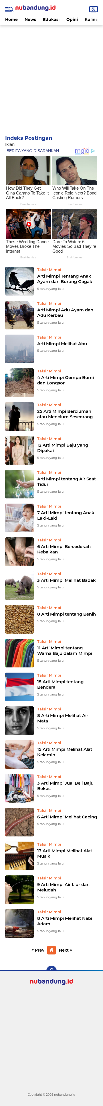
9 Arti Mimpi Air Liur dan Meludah (63, 887)
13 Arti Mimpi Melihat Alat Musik (64, 853)
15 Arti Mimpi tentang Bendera (60, 684)
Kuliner (92, 19)
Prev (39, 950)
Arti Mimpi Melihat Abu (62, 343)
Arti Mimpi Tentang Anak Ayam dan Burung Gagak (64, 278)
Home (11, 19)
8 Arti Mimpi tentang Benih (66, 614)
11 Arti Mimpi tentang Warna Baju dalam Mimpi (64, 650)
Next (64, 950)
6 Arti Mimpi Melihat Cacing (67, 817)
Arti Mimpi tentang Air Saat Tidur (66, 481)
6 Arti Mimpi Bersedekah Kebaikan (64, 549)
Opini (72, 19)
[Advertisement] (51, 76)
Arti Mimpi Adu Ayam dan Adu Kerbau (65, 312)
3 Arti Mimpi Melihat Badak (66, 580)
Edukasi (51, 19)
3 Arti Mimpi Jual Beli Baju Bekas (65, 785)
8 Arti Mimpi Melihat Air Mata (62, 718)
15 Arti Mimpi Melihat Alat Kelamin (64, 752)
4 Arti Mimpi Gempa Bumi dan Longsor (65, 380)
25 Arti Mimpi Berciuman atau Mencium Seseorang (65, 414)
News (30, 19)
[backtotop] (51, 971)
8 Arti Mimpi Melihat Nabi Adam (64, 921)
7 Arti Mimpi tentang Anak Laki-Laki (65, 515)
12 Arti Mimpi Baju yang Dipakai (62, 447)
